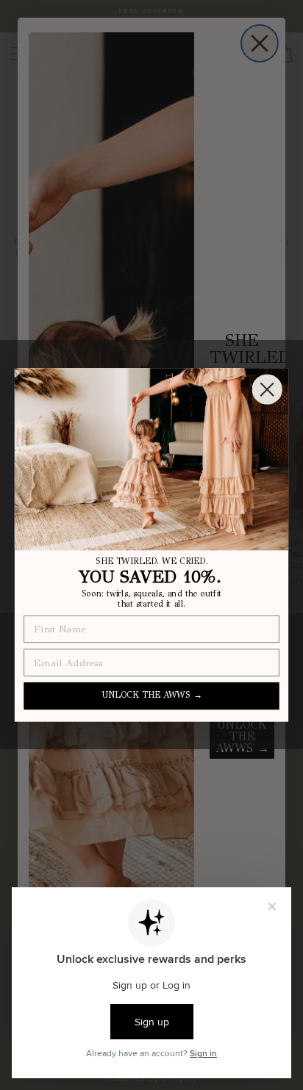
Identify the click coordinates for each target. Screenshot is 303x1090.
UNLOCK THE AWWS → (151, 695)
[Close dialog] (267, 390)
